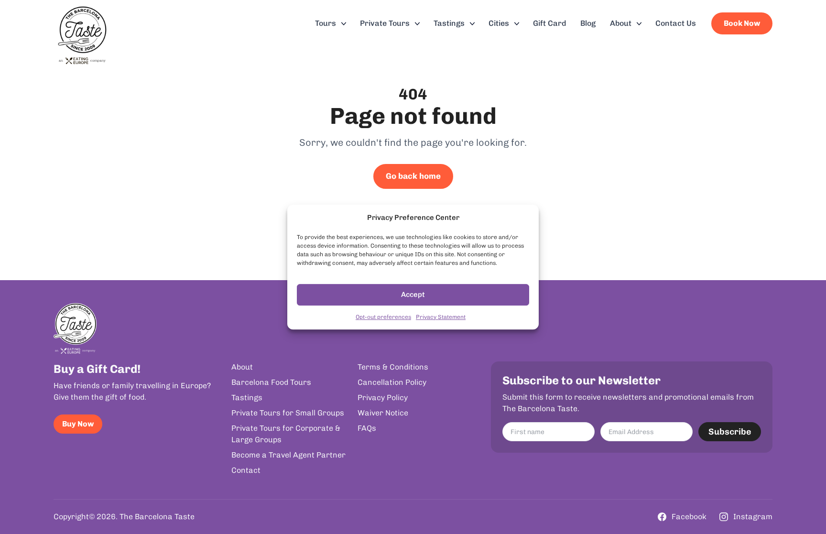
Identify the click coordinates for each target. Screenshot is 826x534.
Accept (413, 294)
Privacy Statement (441, 317)
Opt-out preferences (383, 317)
